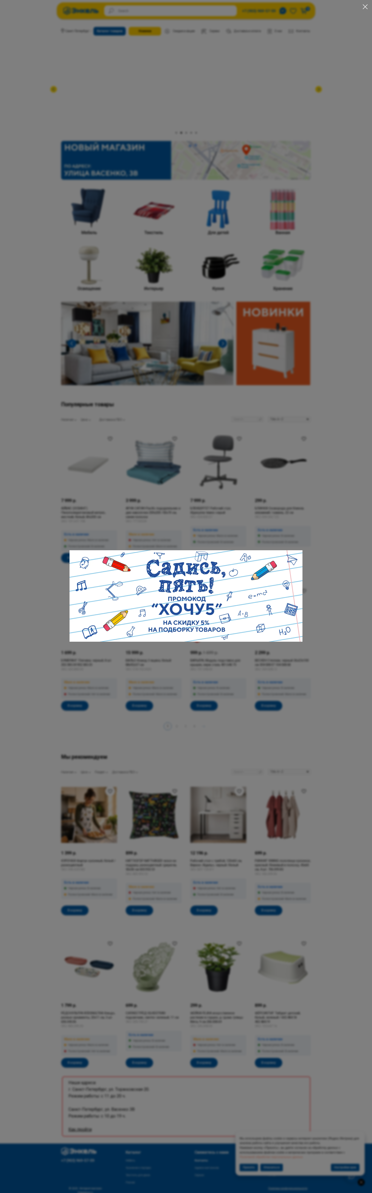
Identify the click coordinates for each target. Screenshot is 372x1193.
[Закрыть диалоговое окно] (365, 6)
